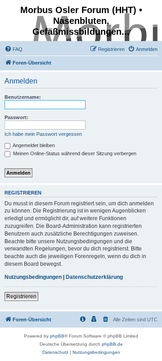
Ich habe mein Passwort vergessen (43, 134)
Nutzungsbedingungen (33, 277)
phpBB (57, 335)
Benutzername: (22, 97)
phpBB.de (112, 344)
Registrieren (21, 296)
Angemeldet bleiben (33, 145)
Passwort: (16, 117)
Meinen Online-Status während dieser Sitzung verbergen (74, 153)
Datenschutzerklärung (94, 277)
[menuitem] (13, 49)
